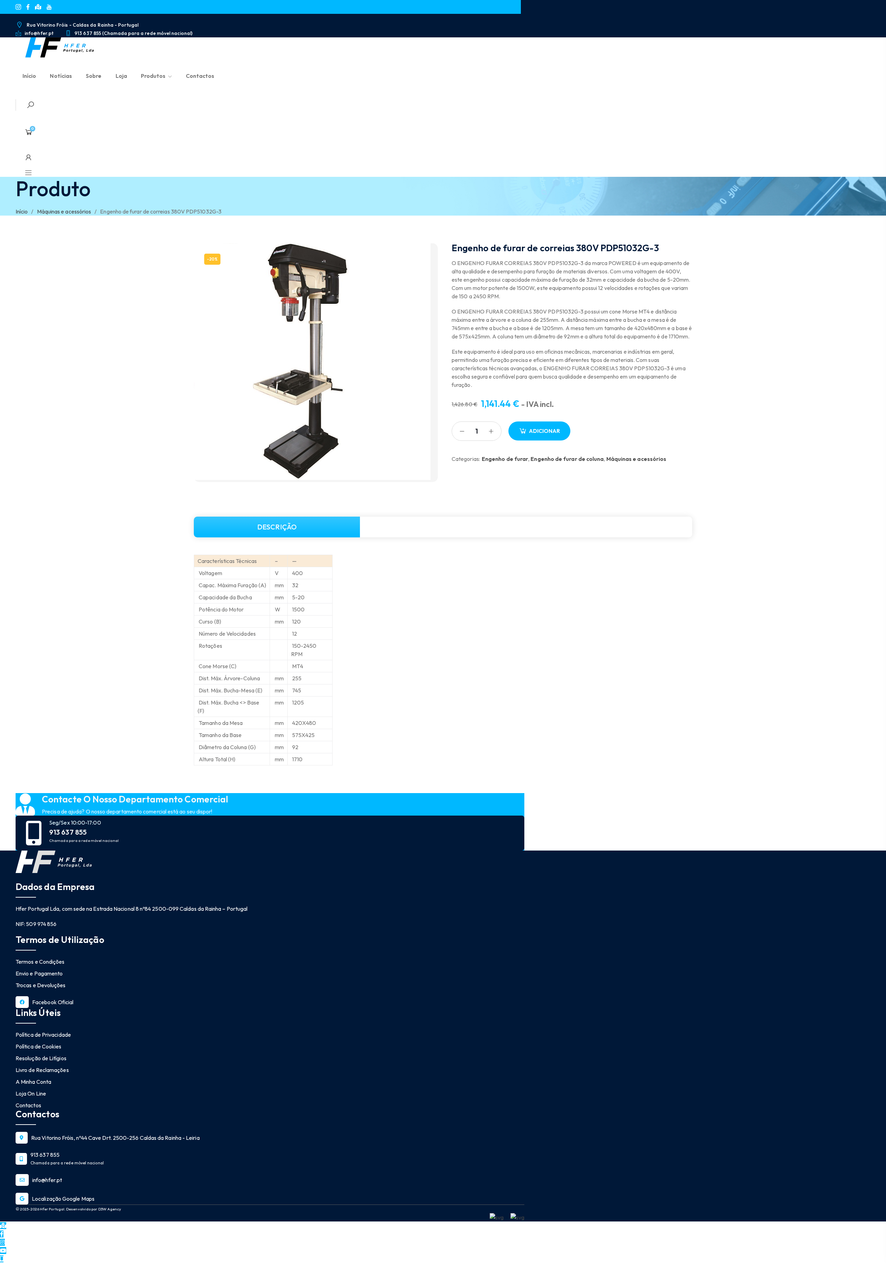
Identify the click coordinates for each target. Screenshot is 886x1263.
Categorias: (466, 458)
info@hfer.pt (47, 1179)
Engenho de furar (505, 458)
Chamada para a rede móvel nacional (84, 840)
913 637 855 (68, 832)
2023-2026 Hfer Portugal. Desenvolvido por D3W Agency (70, 1209)
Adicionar (544, 430)
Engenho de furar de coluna (567, 458)
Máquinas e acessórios (64, 211)
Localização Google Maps (63, 1198)
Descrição (277, 527)
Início (22, 211)
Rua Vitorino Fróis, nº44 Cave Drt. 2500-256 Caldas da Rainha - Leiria (115, 1137)
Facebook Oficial (52, 1002)
